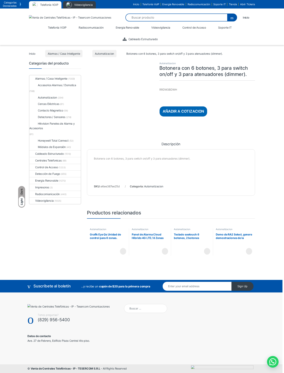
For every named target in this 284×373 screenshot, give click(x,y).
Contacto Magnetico (50, 110)
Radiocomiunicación (47, 194)
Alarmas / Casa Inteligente (64, 53)
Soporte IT (219, 4)
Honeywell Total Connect (53, 140)
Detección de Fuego (47, 173)
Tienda (233, 4)
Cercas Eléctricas (48, 103)
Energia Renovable (173, 4)
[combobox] (176, 17)
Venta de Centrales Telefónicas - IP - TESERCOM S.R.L (65, 368)
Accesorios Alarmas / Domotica (57, 85)
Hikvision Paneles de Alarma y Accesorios (52, 126)
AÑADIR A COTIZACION (183, 111)
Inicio (136, 4)
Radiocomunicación (199, 4)
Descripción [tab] (171, 144)
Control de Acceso (46, 167)
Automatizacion (104, 53)
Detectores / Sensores (51, 117)
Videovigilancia (44, 200)
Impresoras (42, 187)
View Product (121, 251)
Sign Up (242, 286)
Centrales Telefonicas (48, 160)
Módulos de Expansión (52, 147)
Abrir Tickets (247, 4)
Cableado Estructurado (49, 153)
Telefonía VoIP (150, 4)
